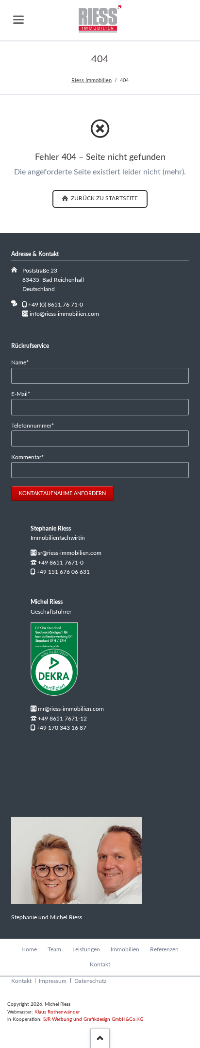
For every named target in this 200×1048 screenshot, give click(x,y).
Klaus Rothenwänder (57, 1012)
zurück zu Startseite (103, 198)
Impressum (53, 981)
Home (29, 949)
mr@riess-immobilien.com (71, 709)
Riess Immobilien (91, 80)
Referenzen (164, 949)
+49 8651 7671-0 (60, 563)
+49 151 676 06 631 (63, 572)
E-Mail (24, 394)
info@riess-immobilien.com (64, 314)
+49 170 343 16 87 (61, 728)
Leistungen (86, 949)
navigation (18, 19)
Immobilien (125, 949)
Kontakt (100, 964)
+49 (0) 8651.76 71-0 (55, 305)
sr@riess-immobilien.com (69, 553)
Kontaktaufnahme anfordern (62, 493)
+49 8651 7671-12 (62, 719)
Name (24, 362)
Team (54, 949)
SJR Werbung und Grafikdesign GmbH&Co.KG (93, 1019)
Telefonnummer (32, 425)
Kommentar (27, 457)
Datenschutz (90, 981)
